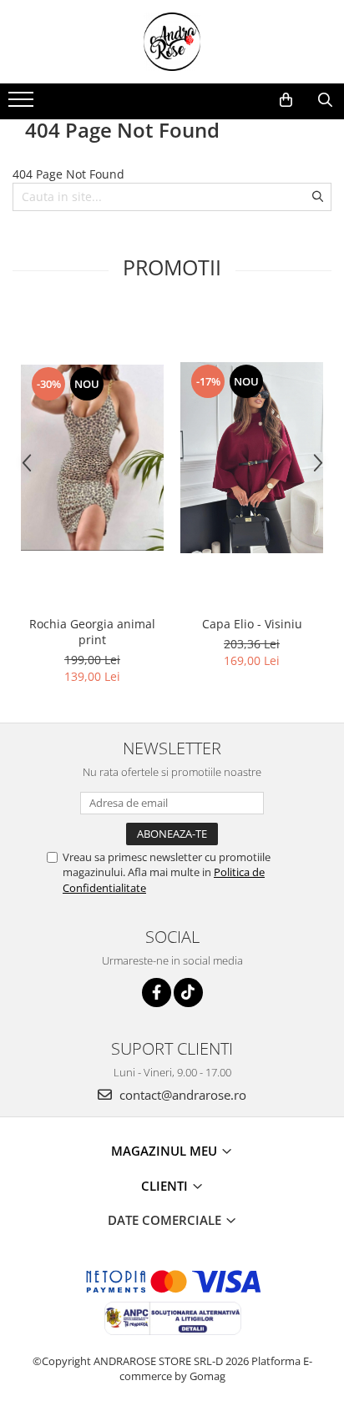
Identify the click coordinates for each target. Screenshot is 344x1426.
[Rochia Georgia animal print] (92, 458)
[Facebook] (156, 992)
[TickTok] (188, 992)
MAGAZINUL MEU (165, 1150)
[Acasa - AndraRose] (172, 42)
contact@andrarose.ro (181, 1094)
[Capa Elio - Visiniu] (251, 457)
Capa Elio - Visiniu (252, 624)
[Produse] (23, 104)
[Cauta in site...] (325, 100)
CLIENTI (166, 1185)
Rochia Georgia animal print (92, 631)
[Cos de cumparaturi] (286, 100)
